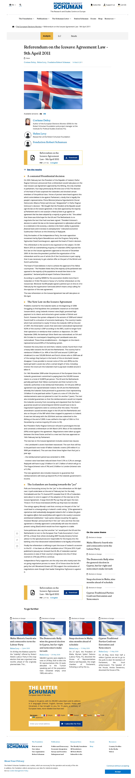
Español (89, 715)
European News (75, 742)
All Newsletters (75, 749)
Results (74, 36)
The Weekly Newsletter (78, 746)
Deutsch (76, 715)
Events (93, 19)
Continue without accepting (118, 766)
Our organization (38, 752)
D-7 (59, 36)
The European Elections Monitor (29, 26)
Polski (102, 715)
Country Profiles (115, 746)
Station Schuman (81, 19)
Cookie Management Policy (18, 771)
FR (41, 114)
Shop (100, 19)
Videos (111, 752)
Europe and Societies (59, 752)
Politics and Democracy (60, 746)
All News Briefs (76, 752)
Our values (36, 749)
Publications (55, 742)
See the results (34, 169)
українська (39, 717)
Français (49, 715)
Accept (118, 772)
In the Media (113, 749)
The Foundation (37, 742)
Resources (109, 19)
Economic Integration (59, 749)
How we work (37, 746)
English (63, 715)
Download (73, 157)
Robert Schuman (38, 754)
